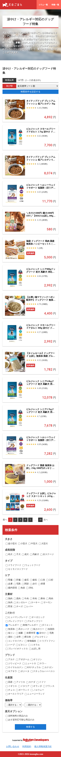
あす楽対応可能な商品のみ (21, 720)
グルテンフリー (35, 621)
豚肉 (43, 598)
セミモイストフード (18, 569)
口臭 (43, 580)
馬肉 (51, 598)
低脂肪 (51, 629)
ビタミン (22, 645)
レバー (30, 606)
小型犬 (24, 543)
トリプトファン (47, 641)
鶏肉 (10, 598)
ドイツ (42, 682)
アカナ (11, 659)
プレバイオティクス (18, 648)
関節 (26, 584)
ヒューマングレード (18, 617)
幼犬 (10, 554)
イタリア (25, 686)
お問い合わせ (12, 746)
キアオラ (12, 671)
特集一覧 (55, 5)
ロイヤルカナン (15, 667)
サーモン (47, 602)
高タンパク (23, 629)
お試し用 (36, 648)
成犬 (26, 554)
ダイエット (47, 625)
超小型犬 (12, 543)
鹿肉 (18, 598)
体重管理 (31, 633)
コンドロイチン (15, 641)
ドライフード (14, 565)
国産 (10, 682)
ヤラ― (43, 663)
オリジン (37, 659)
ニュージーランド (36, 694)
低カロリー (38, 629)
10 (40, 520)
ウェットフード (32, 565)
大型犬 (44, 543)
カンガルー (21, 602)
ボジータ (25, 671)
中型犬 (34, 543)
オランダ (37, 686)
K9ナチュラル (34, 667)
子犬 (18, 554)
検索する (30, 727)
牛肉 (26, 598)
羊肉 (35, 598)
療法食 (27, 637)
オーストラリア (15, 694)
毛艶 (18, 584)
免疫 (23, 588)
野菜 (10, 606)
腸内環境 (12, 588)
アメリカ (20, 682)
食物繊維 (31, 641)
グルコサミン (41, 637)
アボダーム (23, 659)
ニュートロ (30, 663)
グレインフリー (15, 621)
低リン (11, 633)
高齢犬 (36, 554)
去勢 (18, 637)
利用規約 (26, 746)
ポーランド (23, 690)
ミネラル (35, 645)
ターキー (35, 602)
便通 (43, 584)
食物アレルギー (30, 625)
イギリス (12, 686)
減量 (20, 633)
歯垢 (35, 580)
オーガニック (38, 617)
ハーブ (11, 645)
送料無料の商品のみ (18, 716)
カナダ (32, 682)
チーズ (19, 606)
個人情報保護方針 (43, 746)
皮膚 (10, 584)
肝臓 (18, 580)
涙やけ (42, 633)
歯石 (26, 580)
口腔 (51, 580)
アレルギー (13, 625)
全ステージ (48, 554)
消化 (31, 588)
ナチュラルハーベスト (44, 671)
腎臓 (10, 580)
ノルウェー (38, 690)
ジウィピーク (14, 663)
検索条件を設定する (30, 91)
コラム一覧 (43, 5)
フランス (50, 686)
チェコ (11, 690)
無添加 (11, 629)
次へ (45, 520)
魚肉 (10, 602)
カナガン (49, 667)
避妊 (10, 637)
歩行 (35, 584)
